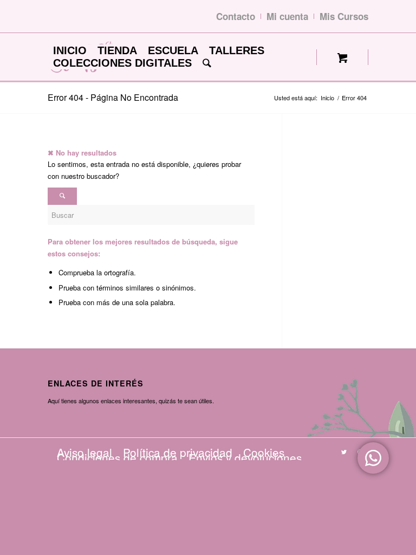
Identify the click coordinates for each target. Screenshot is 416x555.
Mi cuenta (287, 16)
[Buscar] (207, 63)
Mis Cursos (344, 16)
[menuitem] (70, 50)
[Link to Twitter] (344, 451)
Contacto (235, 16)
